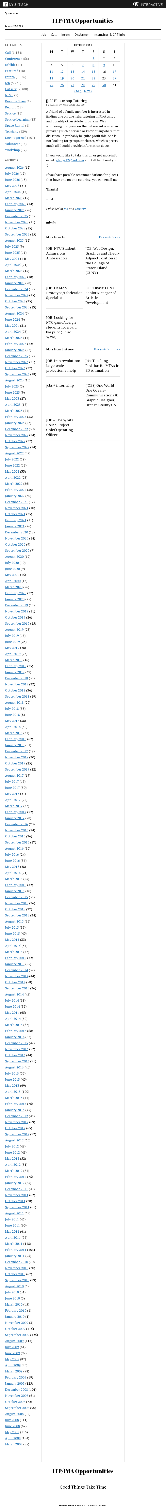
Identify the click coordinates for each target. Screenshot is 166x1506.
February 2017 (15, 812)
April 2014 (13, 1018)
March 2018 (13, 733)
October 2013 (15, 1055)
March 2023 (13, 410)
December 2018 (16, 678)
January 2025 (14, 283)
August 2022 (14, 453)
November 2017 (16, 757)
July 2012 (12, 1146)
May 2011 (12, 1231)
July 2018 (12, 708)
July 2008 (12, 1420)
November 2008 (16, 1395)
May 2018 (12, 720)
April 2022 (13, 477)
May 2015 (12, 939)
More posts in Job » (109, 237)
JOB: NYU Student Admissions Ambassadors (61, 253)
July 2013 (12, 1073)
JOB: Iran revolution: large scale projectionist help (63, 365)
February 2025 (15, 277)
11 (51, 72)
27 (72, 85)
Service (10, 113)
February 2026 (15, 204)
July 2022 (12, 459)
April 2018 (13, 727)
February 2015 (15, 958)
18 (51, 78)
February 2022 (15, 489)
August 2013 (14, 1067)
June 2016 (12, 860)
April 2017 (13, 799)
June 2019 (12, 641)
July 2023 (12, 386)
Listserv (11, 89)
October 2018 (15, 690)
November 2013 (16, 1049)
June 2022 (12, 465)
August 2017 (14, 775)
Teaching (11, 131)
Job (44, 34)
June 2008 (12, 1426)
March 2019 (13, 660)
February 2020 (15, 593)
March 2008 (13, 1444)
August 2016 (14, 848)
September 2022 (17, 447)
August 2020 (14, 556)
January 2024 (14, 350)
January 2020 (14, 599)
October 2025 (15, 228)
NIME (9, 95)
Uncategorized (15, 137)
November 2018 (16, 684)
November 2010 (16, 1268)
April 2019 (13, 654)
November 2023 (16, 362)
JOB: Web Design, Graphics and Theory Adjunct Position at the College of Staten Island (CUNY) (102, 260)
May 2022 (12, 471)
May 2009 (12, 1359)
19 (62, 78)
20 (72, 78)
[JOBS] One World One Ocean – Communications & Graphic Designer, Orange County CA (101, 395)
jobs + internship (60, 385)
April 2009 (13, 1365)
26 (62, 85)
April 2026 (13, 191)
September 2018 (17, 696)
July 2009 (12, 1347)
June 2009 (12, 1353)
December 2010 (16, 1262)
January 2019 (14, 672)
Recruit (10, 107)
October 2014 (15, 982)
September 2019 (17, 623)
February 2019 (15, 666)
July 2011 (12, 1219)
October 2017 (15, 763)
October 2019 (15, 617)
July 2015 (12, 927)
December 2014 (16, 970)
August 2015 (14, 921)
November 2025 (16, 222)
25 (51, 85)
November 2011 (16, 1195)
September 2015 (17, 915)
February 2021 (15, 520)
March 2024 (13, 337)
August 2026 (14, 167)
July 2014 (12, 1000)
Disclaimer (81, 34)
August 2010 (14, 1286)
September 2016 (17, 842)
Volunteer (12, 143)
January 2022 (14, 495)
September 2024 (17, 307)
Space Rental (14, 125)
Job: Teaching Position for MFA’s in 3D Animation (102, 365)
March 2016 (13, 879)
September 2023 (17, 374)
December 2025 (16, 216)
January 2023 (14, 423)
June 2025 (12, 252)
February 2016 (15, 885)
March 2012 (13, 1170)
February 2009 (15, 1377)
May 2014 (12, 1012)
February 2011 (15, 1249)
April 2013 (13, 1091)
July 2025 (12, 246)
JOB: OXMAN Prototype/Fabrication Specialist (63, 292)
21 (83, 78)
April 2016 (13, 872)
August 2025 (14, 240)
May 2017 (12, 793)
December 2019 (16, 605)
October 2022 (15, 441)
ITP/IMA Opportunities (83, 20)
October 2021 (15, 514)
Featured (11, 71)
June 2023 (12, 392)
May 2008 (12, 1432)
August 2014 (14, 994)
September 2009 (17, 1335)
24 (114, 78)
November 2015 (16, 903)
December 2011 (16, 1189)
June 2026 (12, 179)
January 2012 (14, 1183)
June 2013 (12, 1079)
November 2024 (16, 295)
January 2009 (14, 1383)
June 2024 (12, 319)
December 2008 (16, 1389)
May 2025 (12, 258)
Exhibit (10, 64)
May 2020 (12, 575)
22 (93, 78)
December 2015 (16, 897)
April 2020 (13, 581)
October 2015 (15, 909)
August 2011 (14, 1213)
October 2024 (15, 301)
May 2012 (12, 1158)
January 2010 (14, 1316)
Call (53, 34)
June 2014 (12, 1006)
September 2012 (17, 1134)
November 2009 (16, 1322)
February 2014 (15, 1031)
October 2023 (15, 368)
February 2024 (15, 343)
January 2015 (14, 964)
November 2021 (16, 508)
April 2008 (13, 1438)
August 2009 (14, 1341)
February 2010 (15, 1310)
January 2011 (14, 1255)
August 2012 (14, 1140)
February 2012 (15, 1176)
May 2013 (12, 1085)
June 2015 (12, 933)
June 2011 (12, 1225)
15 (93, 72)
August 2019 (14, 629)
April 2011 (13, 1237)
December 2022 (16, 429)
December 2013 (16, 1043)
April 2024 (13, 331)
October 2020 (15, 544)
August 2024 (14, 313)
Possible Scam (15, 101)
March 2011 (13, 1243)
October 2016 (15, 836)
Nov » (88, 91)
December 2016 (16, 824)
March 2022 (13, 483)
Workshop (12, 150)
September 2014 (17, 988)
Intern (65, 34)
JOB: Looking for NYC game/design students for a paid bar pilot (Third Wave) (61, 327)
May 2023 (12, 398)
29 (93, 85)
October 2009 (15, 1328)
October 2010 (15, 1274)
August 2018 (14, 702)
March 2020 (13, 587)
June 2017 (12, 787)
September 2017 (17, 769)
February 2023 (15, 416)
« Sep (78, 91)
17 (114, 72)
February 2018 (15, 739)
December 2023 (16, 356)
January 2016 (14, 891)
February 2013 (15, 1103)
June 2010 (12, 1298)
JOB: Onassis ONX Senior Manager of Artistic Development (100, 295)
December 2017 (16, 751)
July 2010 (12, 1292)
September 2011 (17, 1207)
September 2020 (17, 550)
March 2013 (13, 1097)
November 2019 (16, 611)
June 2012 (12, 1152)
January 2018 (14, 745)
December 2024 (16, 289)
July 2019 (12, 635)
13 (72, 72)
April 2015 (13, 945)
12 (62, 72)
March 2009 (13, 1371)
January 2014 (14, 1037)
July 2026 (12, 173)
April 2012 (13, 1164)
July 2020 (12, 562)
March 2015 (13, 951)
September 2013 (17, 1061)
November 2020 (16, 538)
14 (83, 72)
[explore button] (136, 4)
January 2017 (14, 818)
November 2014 (16, 976)
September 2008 (17, 1407)
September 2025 (17, 234)
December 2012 (16, 1116)
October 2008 (15, 1401)
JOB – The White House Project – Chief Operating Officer (59, 427)
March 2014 (13, 1024)
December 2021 (16, 502)
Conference (13, 58)
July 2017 (12, 781)
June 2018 (12, 714)
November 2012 (16, 1122)
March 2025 (13, 271)
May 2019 (12, 647)
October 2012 (15, 1128)
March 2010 (13, 1304)
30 (104, 85)
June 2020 (12, 568)
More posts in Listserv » (107, 349)
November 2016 (16, 830)
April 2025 (13, 264)
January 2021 (14, 526)
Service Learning (17, 119)
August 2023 (14, 380)
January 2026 (14, 210)
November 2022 (16, 435)
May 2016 (12, 866)
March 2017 (13, 806)
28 (83, 85)
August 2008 (14, 1414)
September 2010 (17, 1280)
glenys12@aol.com (70, 160)
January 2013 (14, 1110)
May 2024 (12, 325)
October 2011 (15, 1201)
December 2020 (16, 532)
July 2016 (12, 854)
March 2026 (13, 198)
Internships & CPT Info (109, 34)
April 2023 (13, 404)
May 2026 (12, 185)
